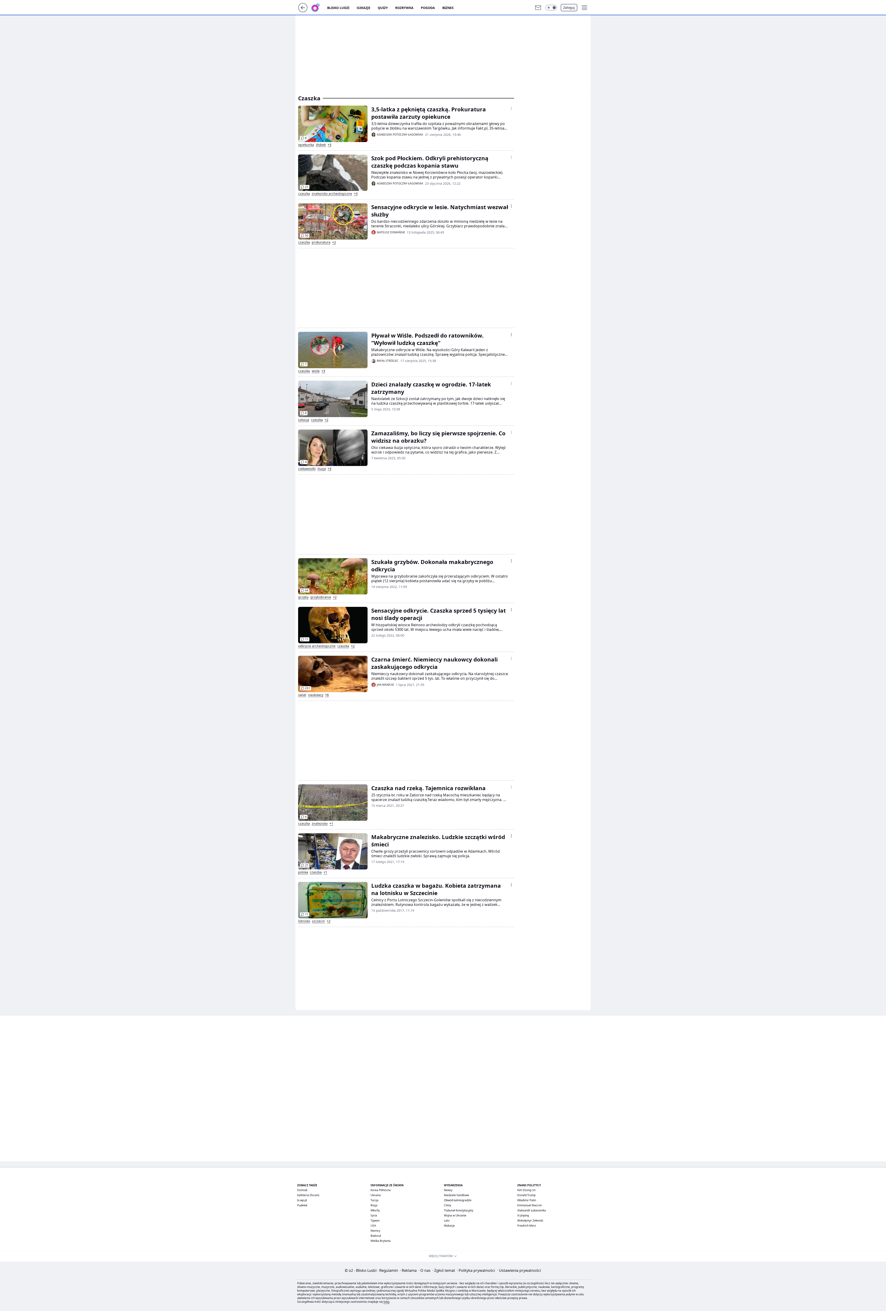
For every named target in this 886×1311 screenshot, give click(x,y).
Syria (374, 1215)
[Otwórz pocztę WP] (538, 7)
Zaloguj (569, 7)
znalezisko (320, 823)
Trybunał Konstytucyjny (458, 1210)
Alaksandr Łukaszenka (531, 1210)
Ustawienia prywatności (519, 1270)
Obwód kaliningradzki (457, 1200)
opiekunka (306, 145)
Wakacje (449, 1226)
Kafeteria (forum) (308, 1195)
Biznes (448, 8)
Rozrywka (404, 8)
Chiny (447, 1205)
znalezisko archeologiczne (332, 194)
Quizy (383, 8)
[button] (551, 7)
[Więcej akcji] (511, 108)
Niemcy (375, 1231)
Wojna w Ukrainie (455, 1215)
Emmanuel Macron (529, 1205)
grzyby (303, 597)
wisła (316, 371)
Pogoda (428, 8)
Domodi (302, 1190)
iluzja (321, 469)
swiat (302, 695)
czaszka (304, 194)
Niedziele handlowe (456, 1195)
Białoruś (376, 1236)
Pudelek (302, 1205)
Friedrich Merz (526, 1226)
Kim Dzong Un (526, 1190)
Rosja (374, 1205)
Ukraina (376, 1195)
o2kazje (363, 8)
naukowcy (315, 695)
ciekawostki (307, 469)
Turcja (374, 1200)
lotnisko (304, 921)
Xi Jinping (523, 1215)
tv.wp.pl (302, 1200)
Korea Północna (381, 1190)
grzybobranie (320, 597)
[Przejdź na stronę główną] (303, 10)
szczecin (318, 921)
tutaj (386, 1302)
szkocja (303, 420)
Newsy (448, 1190)
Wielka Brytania (381, 1241)
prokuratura (321, 242)
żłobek (321, 145)
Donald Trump (526, 1195)
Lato (446, 1220)
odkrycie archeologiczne (316, 646)
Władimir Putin (526, 1200)
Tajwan (375, 1220)
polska (303, 872)
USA (373, 1226)
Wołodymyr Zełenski (530, 1220)
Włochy (375, 1210)
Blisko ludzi (338, 8)
